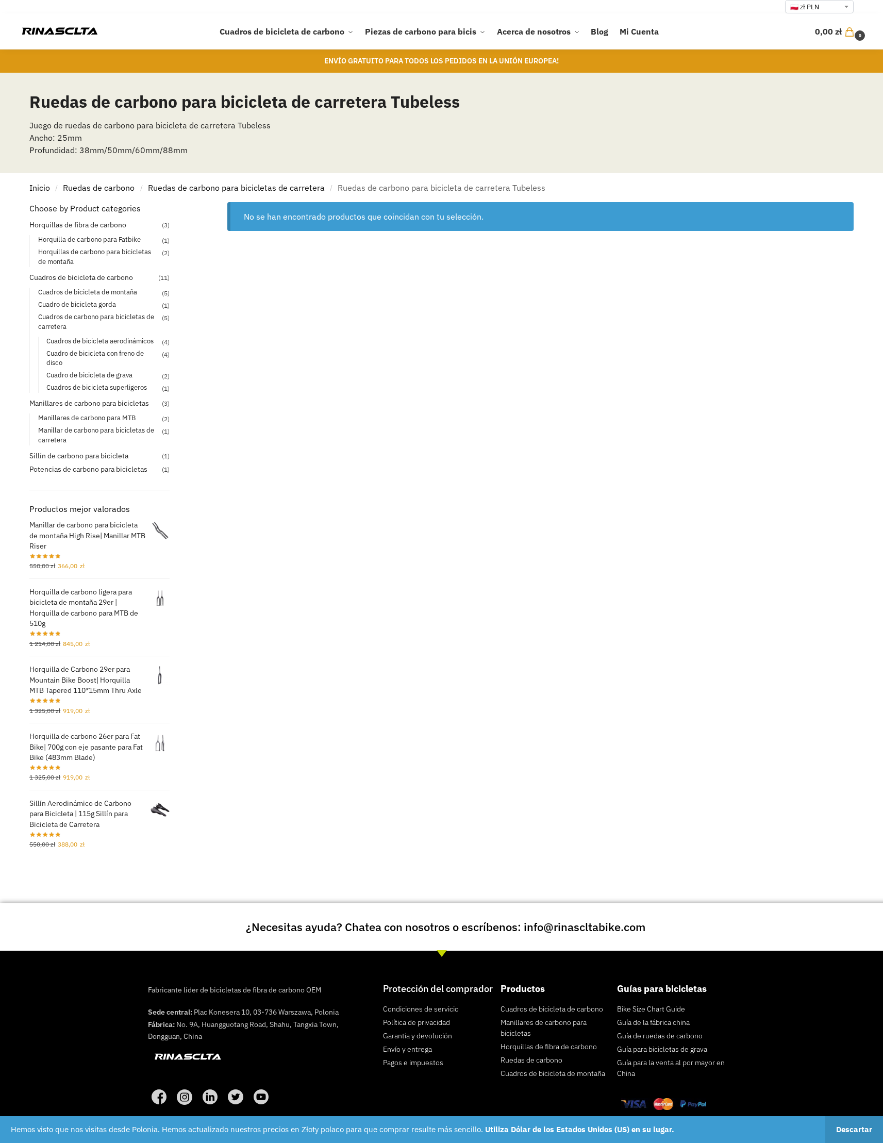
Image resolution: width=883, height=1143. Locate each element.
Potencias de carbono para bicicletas (88, 469)
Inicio (39, 188)
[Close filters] (173, 209)
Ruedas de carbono (99, 188)
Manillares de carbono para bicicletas (89, 403)
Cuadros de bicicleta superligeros (96, 387)
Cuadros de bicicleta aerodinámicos (100, 341)
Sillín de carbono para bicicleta (78, 455)
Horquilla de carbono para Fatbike (89, 239)
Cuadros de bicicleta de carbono (81, 277)
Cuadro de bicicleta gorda (77, 304)
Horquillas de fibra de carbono (77, 224)
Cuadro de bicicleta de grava (89, 375)
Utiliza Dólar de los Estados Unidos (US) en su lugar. (579, 1129)
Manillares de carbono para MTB (87, 417)
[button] (841, 31)
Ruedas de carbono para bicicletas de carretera (236, 188)
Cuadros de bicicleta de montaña (87, 292)
